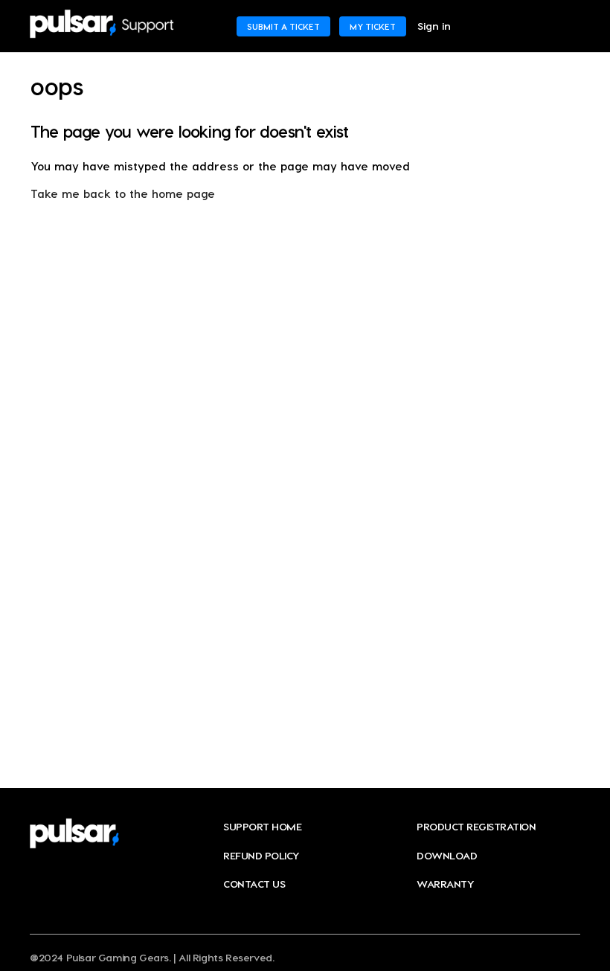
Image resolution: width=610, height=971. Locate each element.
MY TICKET (373, 26)
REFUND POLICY (261, 855)
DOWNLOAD (447, 855)
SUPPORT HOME (262, 826)
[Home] (102, 24)
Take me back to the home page (122, 193)
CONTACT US (254, 883)
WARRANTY (445, 883)
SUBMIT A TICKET (283, 26)
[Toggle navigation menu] (553, 26)
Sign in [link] (434, 25)
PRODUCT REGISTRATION (476, 826)
